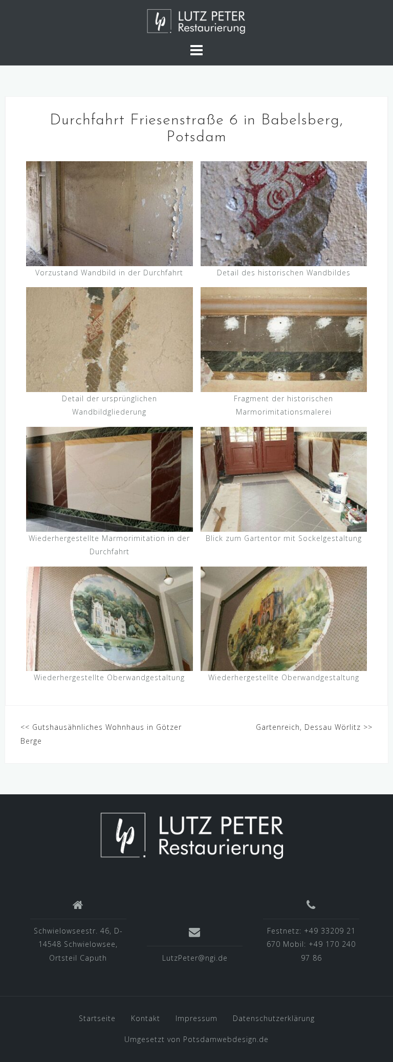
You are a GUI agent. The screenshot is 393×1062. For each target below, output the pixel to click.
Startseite (97, 1018)
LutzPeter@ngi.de (195, 958)
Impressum (196, 1018)
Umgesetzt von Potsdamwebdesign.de (196, 1039)
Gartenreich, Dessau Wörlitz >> (314, 727)
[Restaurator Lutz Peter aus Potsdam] (193, 834)
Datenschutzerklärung (274, 1018)
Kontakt (145, 1018)
